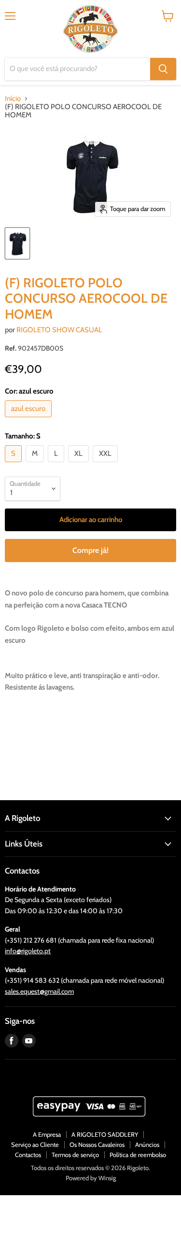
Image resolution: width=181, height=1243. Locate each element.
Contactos (28, 1154)
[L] (57, 464)
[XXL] (106, 464)
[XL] (79, 464)
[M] (36, 464)
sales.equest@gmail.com (39, 991)
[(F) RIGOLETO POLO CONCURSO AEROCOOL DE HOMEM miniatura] (17, 243)
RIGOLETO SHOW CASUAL (59, 329)
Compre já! (90, 550)
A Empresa (47, 1134)
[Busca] (163, 69)
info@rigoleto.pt (28, 950)
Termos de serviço (75, 1154)
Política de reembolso (138, 1154)
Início (13, 99)
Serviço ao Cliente (35, 1144)
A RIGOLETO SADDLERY (104, 1134)
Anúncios (147, 1144)
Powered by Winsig (91, 1178)
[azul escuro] (29, 419)
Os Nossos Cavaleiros (97, 1144)
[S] (14, 464)
